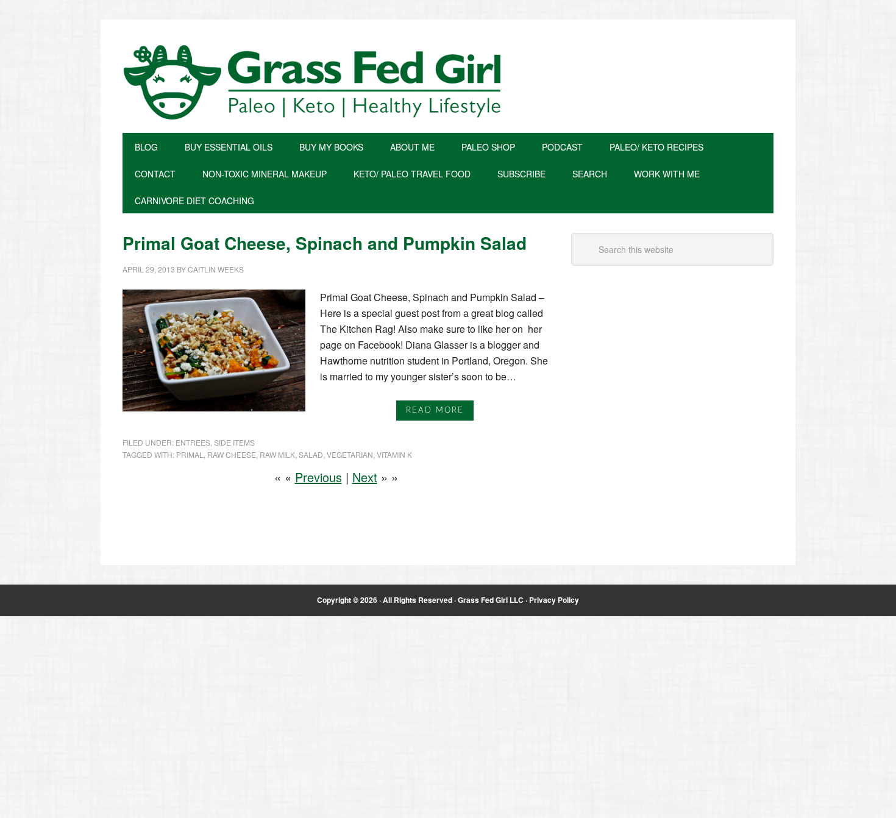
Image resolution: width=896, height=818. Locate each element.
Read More (435, 410)
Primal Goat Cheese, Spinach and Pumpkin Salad (325, 242)
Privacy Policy (554, 599)
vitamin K (394, 454)
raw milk (277, 454)
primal (190, 454)
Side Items (234, 442)
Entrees (193, 442)
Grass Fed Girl (448, 82)
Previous (318, 477)
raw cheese (231, 454)
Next (364, 477)
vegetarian (350, 454)
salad (311, 454)
